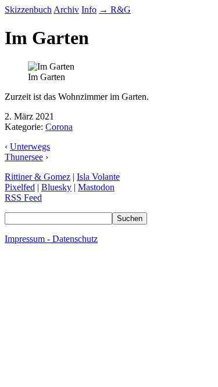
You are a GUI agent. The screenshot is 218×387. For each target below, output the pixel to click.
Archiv (66, 10)
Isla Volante (98, 177)
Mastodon (96, 187)
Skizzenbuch (28, 10)
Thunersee (24, 157)
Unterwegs (30, 146)
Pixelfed (20, 187)
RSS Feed (23, 197)
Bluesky (56, 187)
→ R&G (115, 10)
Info (89, 10)
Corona (59, 127)
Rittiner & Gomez (37, 177)
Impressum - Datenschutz (51, 239)
